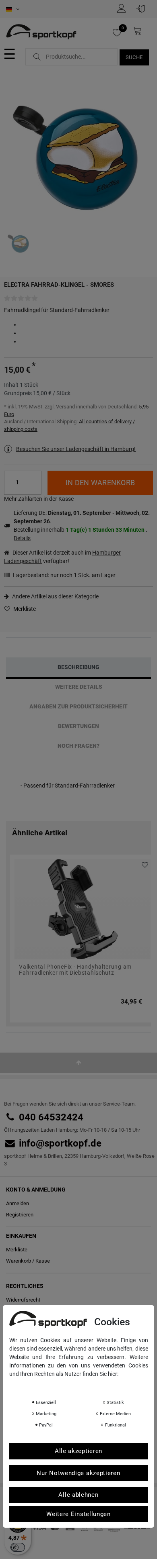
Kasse (42, 1261)
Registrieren (19, 1215)
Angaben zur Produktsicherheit (78, 706)
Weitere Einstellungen (78, 1514)
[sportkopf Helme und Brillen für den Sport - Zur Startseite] (41, 32)
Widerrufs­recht (23, 1300)
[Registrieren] (123, 8)
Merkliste (24, 609)
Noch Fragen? (78, 746)
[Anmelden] (142, 8)
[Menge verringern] (35, 488)
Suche (134, 57)
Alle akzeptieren (78, 1451)
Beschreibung (78, 667)
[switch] (17, 1547)
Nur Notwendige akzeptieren (78, 1473)
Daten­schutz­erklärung (40, 1385)
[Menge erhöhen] (35, 477)
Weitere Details (78, 687)
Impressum (90, 1385)
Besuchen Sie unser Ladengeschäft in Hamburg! (76, 449)
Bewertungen (78, 726)
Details (22, 538)
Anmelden (17, 1203)
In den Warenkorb (100, 482)
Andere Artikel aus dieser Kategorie (55, 596)
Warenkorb (18, 1261)
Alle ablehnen (78, 1494)
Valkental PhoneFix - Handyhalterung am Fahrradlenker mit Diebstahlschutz (75, 970)
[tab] (78, 667)
